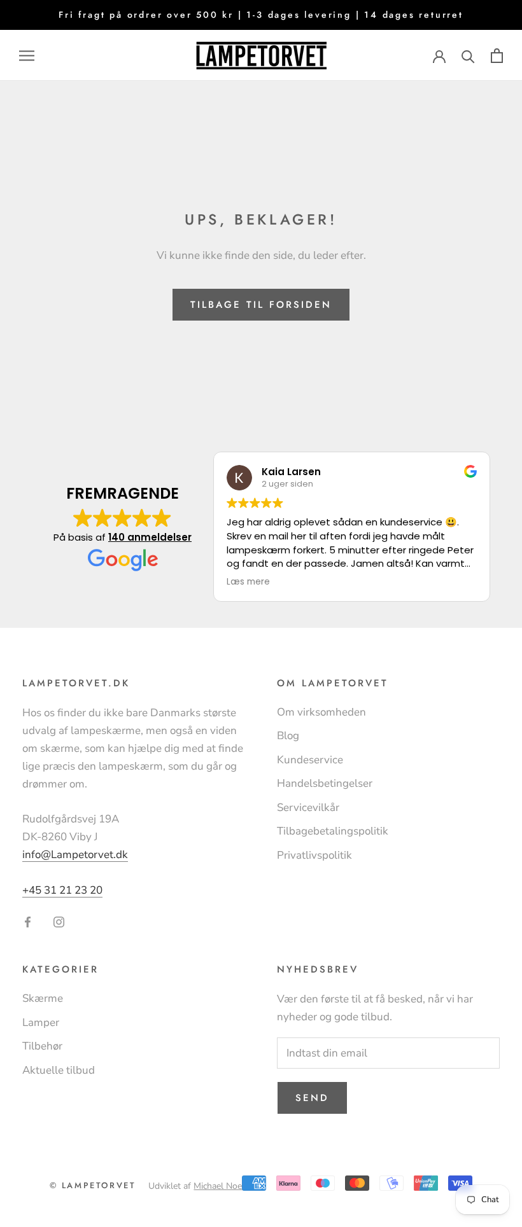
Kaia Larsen (291, 471)
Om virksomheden (321, 712)
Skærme (42, 998)
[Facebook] (27, 921)
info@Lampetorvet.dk (75, 854)
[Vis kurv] (497, 55)
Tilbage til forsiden (261, 305)
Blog (288, 735)
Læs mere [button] (248, 582)
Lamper (40, 1022)
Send (312, 1098)
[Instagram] (58, 921)
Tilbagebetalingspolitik (332, 831)
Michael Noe (218, 1186)
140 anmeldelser (150, 537)
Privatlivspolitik (314, 855)
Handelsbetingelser (324, 783)
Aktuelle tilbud (58, 1070)
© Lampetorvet (93, 1185)
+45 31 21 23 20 (62, 890)
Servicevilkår (308, 807)
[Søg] (468, 55)
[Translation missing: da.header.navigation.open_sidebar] (26, 55)
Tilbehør (42, 1046)
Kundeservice (310, 759)
